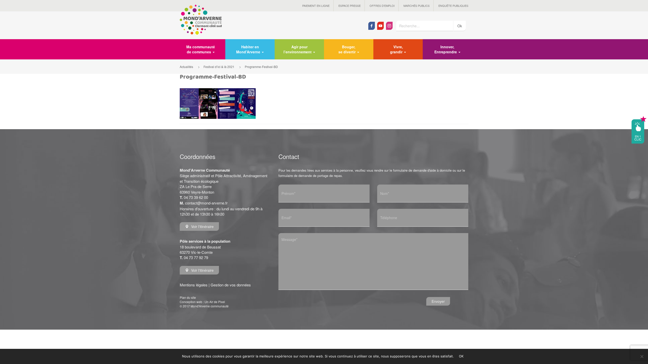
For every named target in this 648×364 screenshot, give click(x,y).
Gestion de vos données (231, 284)
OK (461, 356)
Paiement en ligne (316, 6)
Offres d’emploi (382, 6)
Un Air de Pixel (215, 302)
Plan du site (188, 297)
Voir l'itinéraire (202, 226)
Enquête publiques (453, 6)
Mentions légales (194, 284)
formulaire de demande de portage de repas (310, 175)
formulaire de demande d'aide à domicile (422, 170)
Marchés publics (416, 6)
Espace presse (349, 6)
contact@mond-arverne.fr (206, 203)
